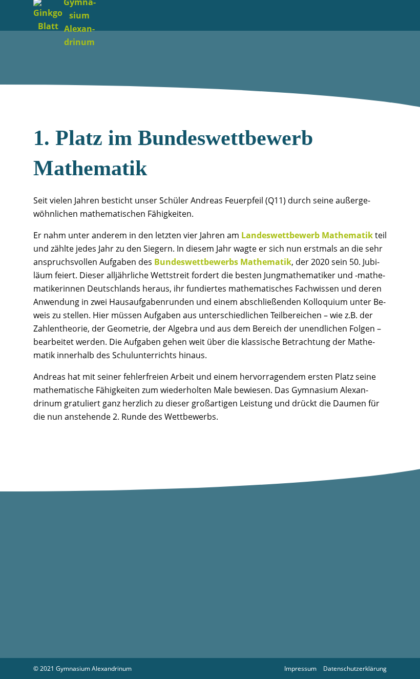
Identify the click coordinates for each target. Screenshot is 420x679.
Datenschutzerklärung (355, 668)
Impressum (300, 668)
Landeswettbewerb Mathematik (307, 235)
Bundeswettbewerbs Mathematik (222, 262)
